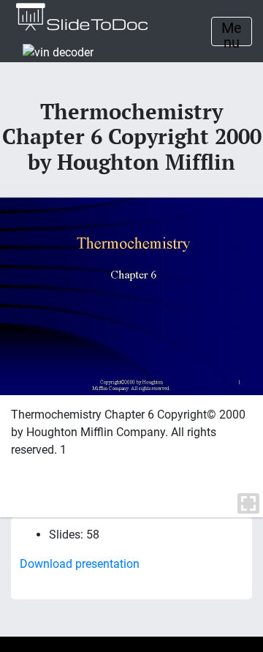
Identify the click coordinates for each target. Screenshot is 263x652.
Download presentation (80, 564)
